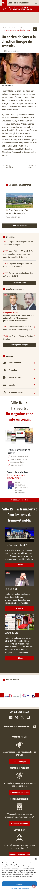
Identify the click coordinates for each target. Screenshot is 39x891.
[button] (36, 859)
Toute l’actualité (19, 283)
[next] (37, 695)
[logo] (19, 695)
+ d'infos (19, 565)
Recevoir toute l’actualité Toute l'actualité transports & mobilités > (21, 8)
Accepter (19, 884)
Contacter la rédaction (19, 793)
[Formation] (35, 370)
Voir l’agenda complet (19, 345)
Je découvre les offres (19, 500)
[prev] (2, 695)
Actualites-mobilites (16, 28)
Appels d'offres (15, 378)
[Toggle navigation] (36, 3)
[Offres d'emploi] (35, 363)
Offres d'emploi (15, 363)
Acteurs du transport (17, 392)
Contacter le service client (19, 855)
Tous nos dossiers (19, 226)
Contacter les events (19, 824)
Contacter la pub (19, 762)
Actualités (5, 28)
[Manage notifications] (34, 886)
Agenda (12, 385)
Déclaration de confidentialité (20, 888)
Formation (13, 370)
